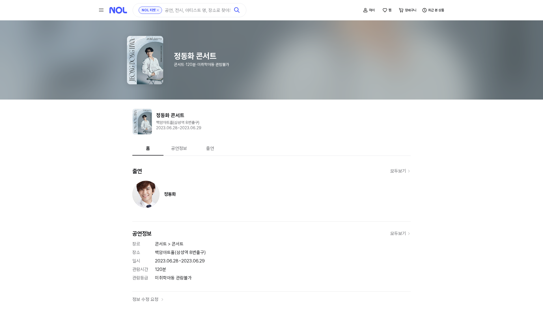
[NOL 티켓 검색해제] (158, 10)
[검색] (237, 10)
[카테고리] (101, 10)
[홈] (118, 10)
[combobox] (197, 10)
